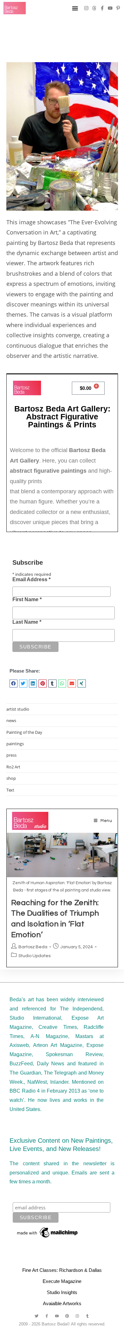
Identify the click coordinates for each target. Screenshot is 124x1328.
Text (10, 790)
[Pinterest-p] (118, 8)
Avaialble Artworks (62, 1303)
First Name (27, 599)
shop (11, 778)
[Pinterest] (67, 1316)
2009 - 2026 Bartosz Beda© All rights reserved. (62, 1324)
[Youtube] (110, 8)
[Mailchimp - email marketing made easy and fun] (48, 1232)
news (11, 720)
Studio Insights (62, 1292)
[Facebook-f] (102, 8)
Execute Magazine (62, 1281)
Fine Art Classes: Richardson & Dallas (62, 1270)
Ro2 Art (13, 767)
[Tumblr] (87, 1316)
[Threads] (94, 8)
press (11, 755)
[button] (14, 683)
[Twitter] (36, 1316)
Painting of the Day (24, 732)
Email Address (31, 579)
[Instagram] (86, 8)
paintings (15, 743)
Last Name (26, 622)
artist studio (17, 709)
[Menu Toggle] (75, 8)
